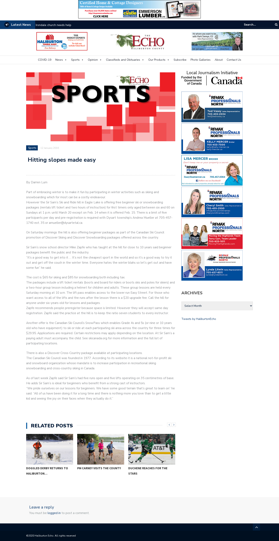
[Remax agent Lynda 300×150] (212, 265)
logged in (54, 513)
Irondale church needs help (53, 25)
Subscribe (180, 60)
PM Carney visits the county (99, 468)
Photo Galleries (201, 60)
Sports (75, 60)
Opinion (93, 60)
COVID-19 (44, 60)
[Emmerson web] (139, 9)
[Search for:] (256, 24)
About (219, 60)
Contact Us (234, 60)
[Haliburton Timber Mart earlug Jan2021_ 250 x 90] (61, 41)
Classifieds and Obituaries (123, 60)
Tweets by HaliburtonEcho (198, 319)
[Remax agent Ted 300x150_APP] (212, 107)
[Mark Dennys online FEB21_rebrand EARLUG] (217, 41)
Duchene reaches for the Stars (147, 470)
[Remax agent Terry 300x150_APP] (212, 233)
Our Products (156, 60)
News (59, 60)
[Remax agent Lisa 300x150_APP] (212, 170)
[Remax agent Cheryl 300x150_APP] (212, 202)
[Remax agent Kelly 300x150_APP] (212, 138)
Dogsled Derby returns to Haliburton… (47, 470)
